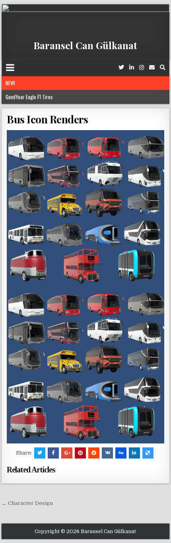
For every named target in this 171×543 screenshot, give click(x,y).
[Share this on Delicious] (148, 453)
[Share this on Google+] (66, 453)
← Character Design (27, 503)
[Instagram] (141, 67)
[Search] (162, 67)
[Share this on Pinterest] (80, 453)
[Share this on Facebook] (53, 453)
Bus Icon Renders (47, 119)
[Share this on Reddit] (93, 453)
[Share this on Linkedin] (134, 453)
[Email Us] (152, 67)
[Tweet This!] (39, 453)
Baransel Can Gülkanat (85, 45)
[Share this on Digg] (120, 453)
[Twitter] (121, 67)
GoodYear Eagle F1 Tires (29, 97)
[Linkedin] (131, 67)
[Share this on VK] (107, 453)
